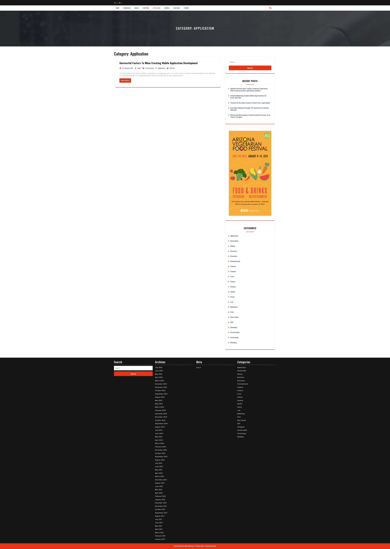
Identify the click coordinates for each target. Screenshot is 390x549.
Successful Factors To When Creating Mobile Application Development (158, 63)
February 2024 (160, 447)
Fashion (233, 266)
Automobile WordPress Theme (187, 546)
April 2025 (159, 404)
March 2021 (159, 533)
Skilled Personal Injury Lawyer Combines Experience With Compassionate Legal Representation (249, 90)
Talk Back (176, 8)
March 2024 (159, 443)
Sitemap (186, 8)
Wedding (233, 343)
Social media (234, 332)
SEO (231, 322)
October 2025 (160, 390)
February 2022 (160, 496)
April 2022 (159, 493)
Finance (233, 271)
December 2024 (161, 414)
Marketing (233, 307)
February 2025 (160, 410)
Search (250, 67)
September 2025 (161, 394)
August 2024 (160, 427)
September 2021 (161, 513)
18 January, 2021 (127, 68)
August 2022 (160, 483)
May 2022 (158, 490)
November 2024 (161, 417)
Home (117, 8)
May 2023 (158, 470)
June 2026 (159, 371)
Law (231, 302)
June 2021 (159, 523)
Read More (125, 80)
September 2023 (161, 457)
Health (137, 8)
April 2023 (159, 473)
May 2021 (158, 526)
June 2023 (159, 466)
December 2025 (161, 384)
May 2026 (158, 374)
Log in (198, 367)
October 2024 (160, 420)
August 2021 (160, 516)
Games (232, 282)
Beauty (232, 246)
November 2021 (161, 506)
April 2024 (159, 440)
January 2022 (160, 500)
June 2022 (159, 486)
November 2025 (161, 387)
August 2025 (160, 397)
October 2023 (160, 453)
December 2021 (161, 503)
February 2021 (160, 536)
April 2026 (159, 377)
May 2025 (158, 400)
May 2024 (158, 437)
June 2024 (159, 433)
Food (232, 277)
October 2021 (160, 509)
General (166, 8)
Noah (139, 68)
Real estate (234, 317)
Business (233, 251)
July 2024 (158, 430)
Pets (232, 312)
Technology (127, 8)
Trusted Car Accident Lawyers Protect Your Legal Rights (250, 103)
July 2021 (158, 519)
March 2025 (159, 407)
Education (233, 256)
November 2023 (161, 450)
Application (156, 8)
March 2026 (159, 381)
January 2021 (160, 539)
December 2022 (161, 480)
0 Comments (149, 68)
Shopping (146, 8)
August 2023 (160, 460)
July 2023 (158, 463)
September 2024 (161, 424)
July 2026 (158, 367)
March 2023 (159, 476)
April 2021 (159, 529)
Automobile (234, 241)
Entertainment (235, 261)
